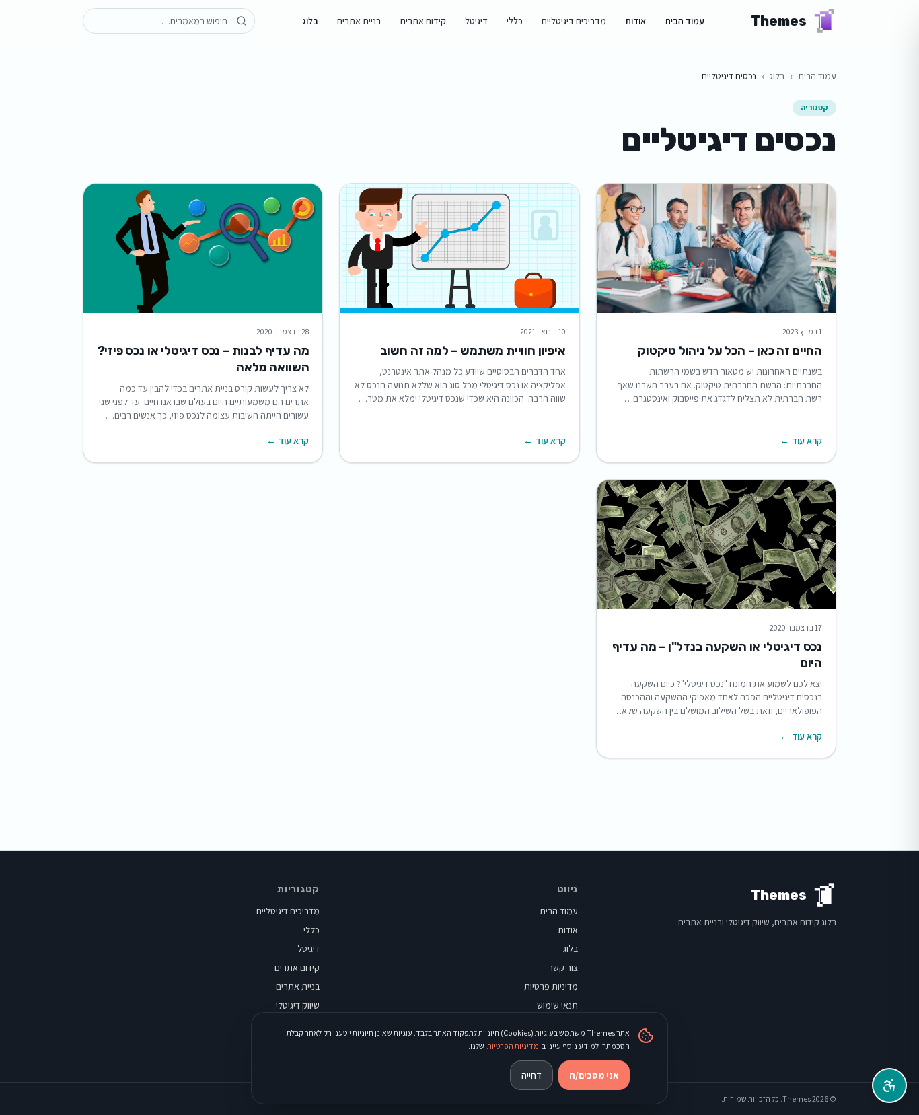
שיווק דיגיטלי (298, 1005)
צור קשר (563, 968)
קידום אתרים (423, 21)
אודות (635, 21)
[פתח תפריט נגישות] (889, 1085)
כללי (515, 21)
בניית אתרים (359, 21)
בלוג (310, 21)
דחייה (531, 1075)
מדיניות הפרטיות (513, 1046)
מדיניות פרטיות (551, 986)
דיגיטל (476, 21)
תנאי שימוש (557, 1005)
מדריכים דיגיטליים (574, 21)
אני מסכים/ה (594, 1075)
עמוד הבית (684, 21)
